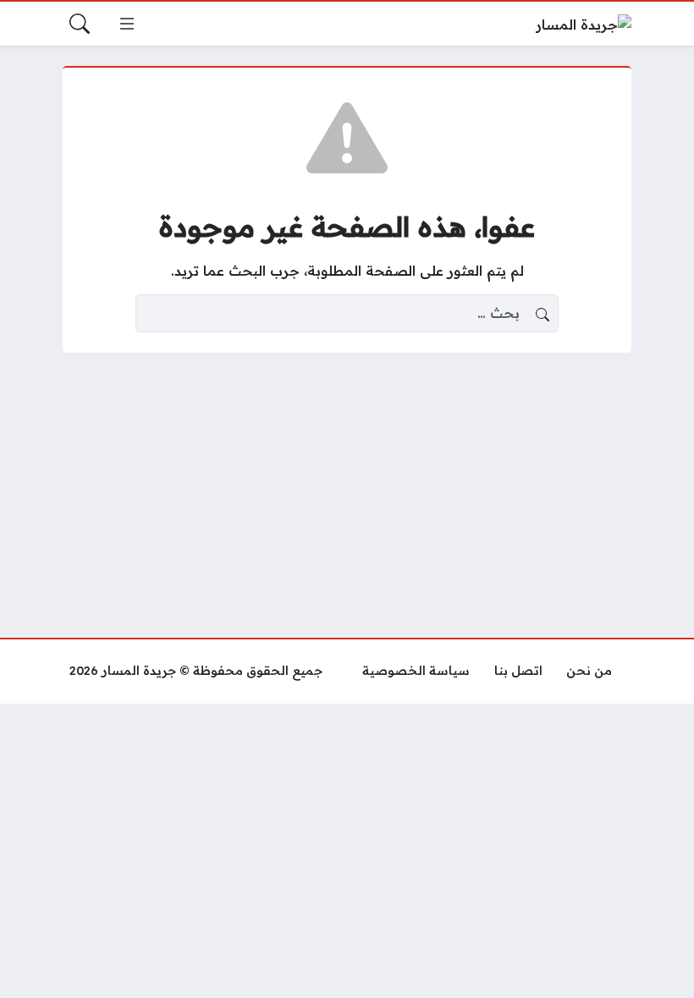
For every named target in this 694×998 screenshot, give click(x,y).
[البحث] (79, 24)
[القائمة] (127, 24)
